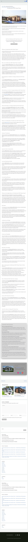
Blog (7, 396)
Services (3, 478)
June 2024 (3, 468)
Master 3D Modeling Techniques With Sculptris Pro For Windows (9, 441)
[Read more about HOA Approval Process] (8, 390)
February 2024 (3, 472)
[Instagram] (15, 535)
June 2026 (3, 462)
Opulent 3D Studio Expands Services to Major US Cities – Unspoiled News (11, 500)
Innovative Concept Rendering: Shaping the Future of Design (9, 504)
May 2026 (3, 463)
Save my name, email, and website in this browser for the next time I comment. (12, 417)
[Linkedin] (17, 535)
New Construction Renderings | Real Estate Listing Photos (19, 395)
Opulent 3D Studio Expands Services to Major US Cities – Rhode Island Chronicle (11, 498)
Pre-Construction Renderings (5, 485)
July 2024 (3, 467)
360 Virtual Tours (7, 122)
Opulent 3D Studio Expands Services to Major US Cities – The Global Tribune (11, 447)
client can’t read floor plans (5, 435)
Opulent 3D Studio (18, 367)
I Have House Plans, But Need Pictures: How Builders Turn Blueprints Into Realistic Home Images (13, 438)
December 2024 (4, 514)
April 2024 (3, 469)
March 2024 (3, 519)
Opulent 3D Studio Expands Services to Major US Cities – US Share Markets (11, 502)
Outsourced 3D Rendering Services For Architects (8, 488)
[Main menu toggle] (1, 1)
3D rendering (6, 94)
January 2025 (3, 513)
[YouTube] (19, 535)
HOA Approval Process (5, 395)
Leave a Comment (4, 396)
